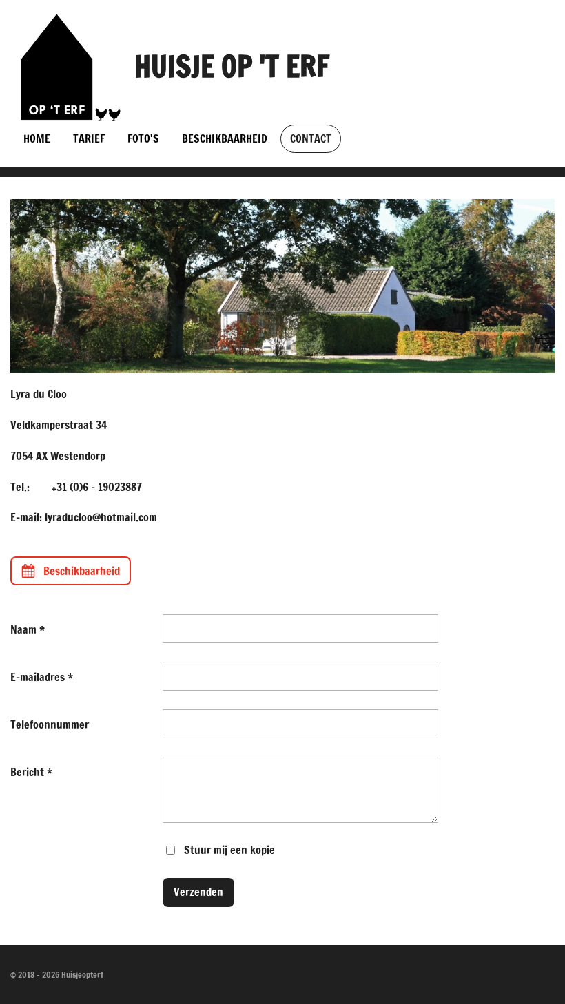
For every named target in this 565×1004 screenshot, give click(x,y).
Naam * (27, 629)
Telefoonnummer (49, 724)
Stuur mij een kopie (229, 849)
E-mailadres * (41, 676)
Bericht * (31, 772)
